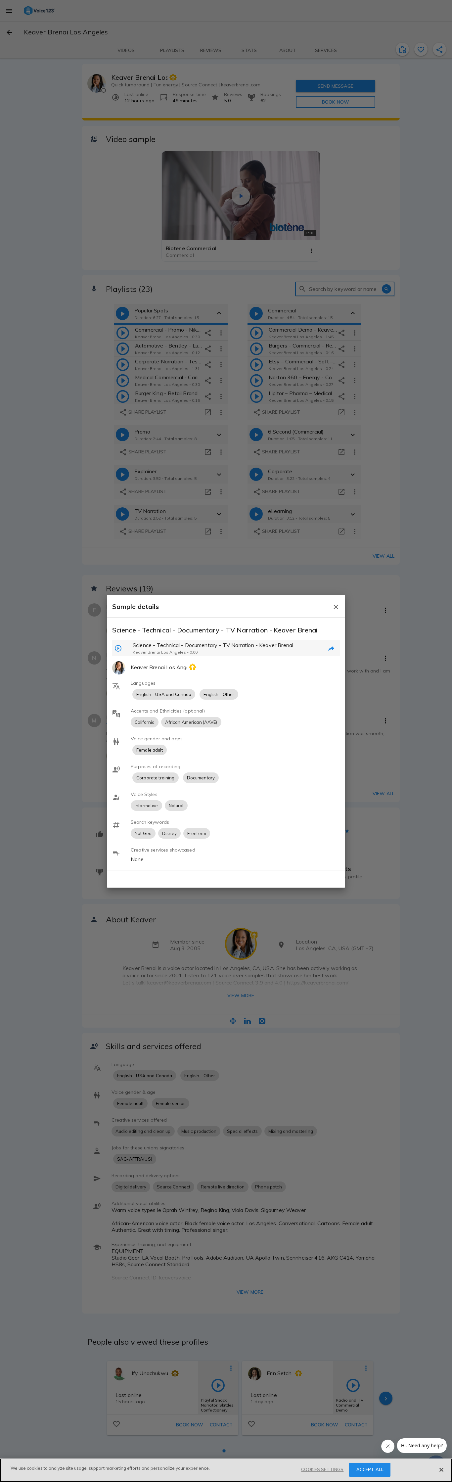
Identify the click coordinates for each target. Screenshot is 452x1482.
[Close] (441, 1469)
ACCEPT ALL (370, 1469)
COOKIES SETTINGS (322, 1469)
